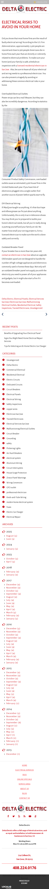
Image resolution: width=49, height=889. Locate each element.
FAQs (24, 774)
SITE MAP (24, 883)
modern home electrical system (20, 502)
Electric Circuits (13, 380)
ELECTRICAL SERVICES (24, 770)
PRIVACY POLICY (24, 881)
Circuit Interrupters (15, 468)
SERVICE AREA (24, 784)
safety (9, 443)
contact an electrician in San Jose (16, 255)
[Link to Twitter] (13, 816)
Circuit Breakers (13, 389)
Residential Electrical (26, 305)
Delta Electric (7, 299)
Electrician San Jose (18, 302)
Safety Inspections (14, 404)
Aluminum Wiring (14, 463)
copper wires (12, 409)
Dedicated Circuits (14, 385)
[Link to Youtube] (30, 816)
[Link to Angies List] (35, 816)
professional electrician (16, 492)
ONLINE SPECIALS (24, 779)
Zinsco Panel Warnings (16, 478)
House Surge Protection (17, 473)
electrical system (14, 458)
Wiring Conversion (14, 483)
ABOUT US (24, 788)
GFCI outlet (11, 487)
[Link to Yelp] (19, 816)
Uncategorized (36, 308)
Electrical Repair (13, 517)
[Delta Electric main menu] (2, 2)
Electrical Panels (21, 299)
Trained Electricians (20, 308)
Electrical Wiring (14, 399)
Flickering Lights (14, 448)
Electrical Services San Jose (18, 424)
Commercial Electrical (16, 370)
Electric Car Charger (15, 512)
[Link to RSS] (24, 816)
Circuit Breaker (13, 434)
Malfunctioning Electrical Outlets (21, 429)
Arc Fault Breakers (14, 453)
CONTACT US (24, 798)
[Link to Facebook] (8, 816)
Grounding (11, 438)
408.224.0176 (41, 2)
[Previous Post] (3, 314)
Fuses (9, 507)
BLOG (24, 793)
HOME (24, 765)
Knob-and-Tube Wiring (16, 497)
